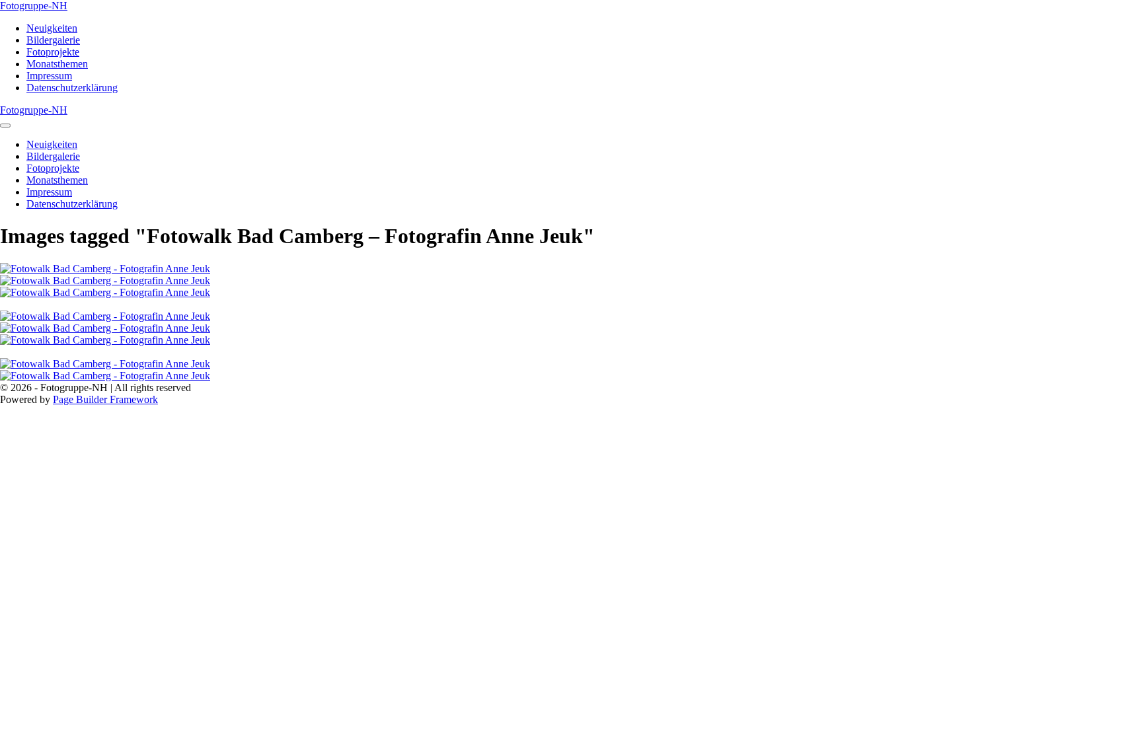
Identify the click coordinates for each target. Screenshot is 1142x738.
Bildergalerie (53, 40)
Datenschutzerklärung (72, 87)
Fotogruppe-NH (33, 5)
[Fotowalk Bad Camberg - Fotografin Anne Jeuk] (571, 269)
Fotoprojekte (52, 51)
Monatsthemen (57, 63)
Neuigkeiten (51, 28)
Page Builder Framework (105, 399)
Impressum (49, 75)
